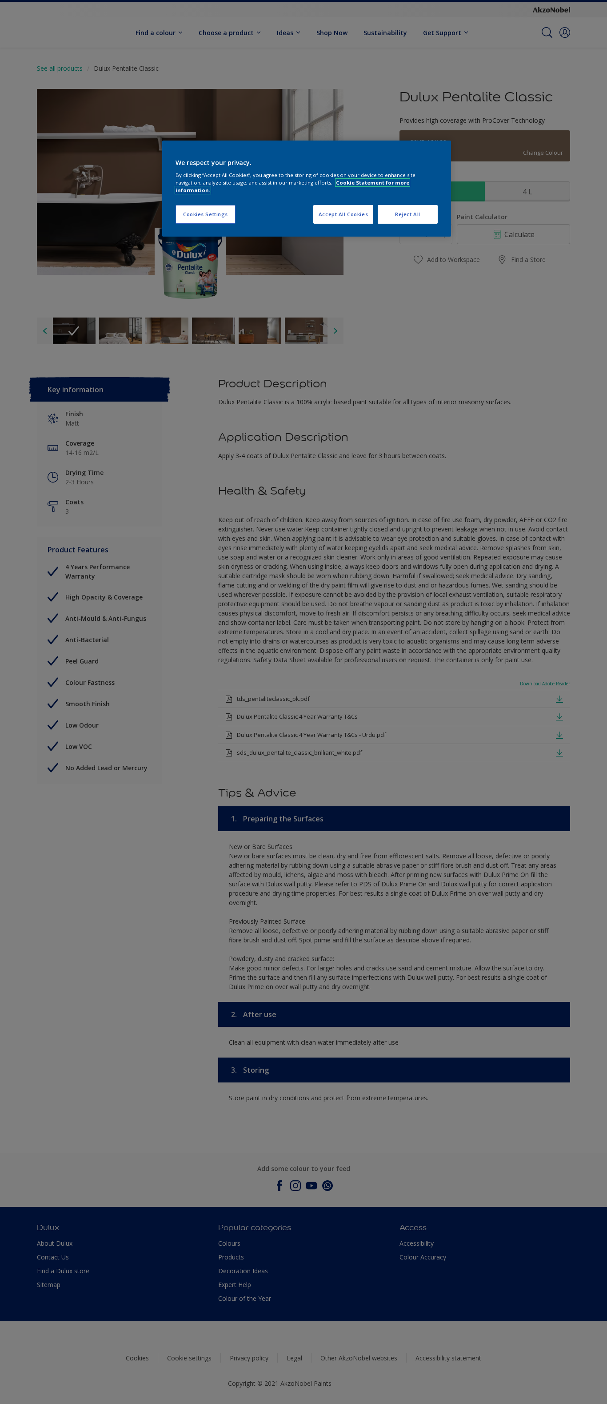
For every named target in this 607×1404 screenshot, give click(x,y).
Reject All (407, 214)
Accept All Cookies (343, 214)
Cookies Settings (205, 214)
